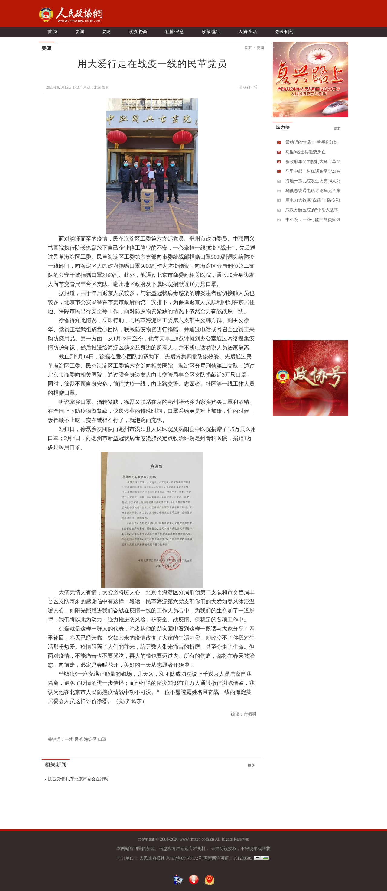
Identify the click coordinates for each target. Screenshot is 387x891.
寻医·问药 (284, 31)
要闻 (80, 31)
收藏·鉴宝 (211, 31)
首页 (248, 48)
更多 (251, 765)
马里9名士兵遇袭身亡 (305, 152)
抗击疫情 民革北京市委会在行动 (78, 779)
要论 (106, 31)
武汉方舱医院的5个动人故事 (311, 210)
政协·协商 (138, 31)
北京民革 (101, 87)
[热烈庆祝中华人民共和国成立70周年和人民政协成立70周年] (310, 116)
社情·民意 (174, 31)
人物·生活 (248, 31)
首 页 (52, 31)
